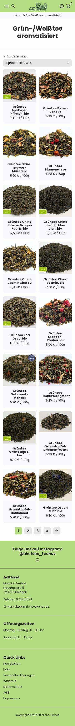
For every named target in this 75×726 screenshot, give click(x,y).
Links (6, 669)
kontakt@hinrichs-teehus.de (26, 606)
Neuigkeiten (11, 664)
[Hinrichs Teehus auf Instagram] (37, 560)
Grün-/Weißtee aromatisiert (41, 15)
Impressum (11, 698)
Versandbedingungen (19, 675)
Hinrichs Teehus (49, 715)
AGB (6, 692)
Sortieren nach (16, 56)
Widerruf (9, 681)
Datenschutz (12, 687)
